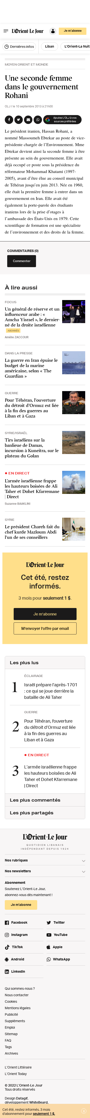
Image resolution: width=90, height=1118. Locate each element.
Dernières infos (21, 46)
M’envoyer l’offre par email (45, 628)
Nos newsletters (18, 871)
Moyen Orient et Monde (26, 64)
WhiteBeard (38, 1102)
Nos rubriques (16, 860)
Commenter (21, 261)
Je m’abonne (45, 614)
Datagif (22, 1098)
